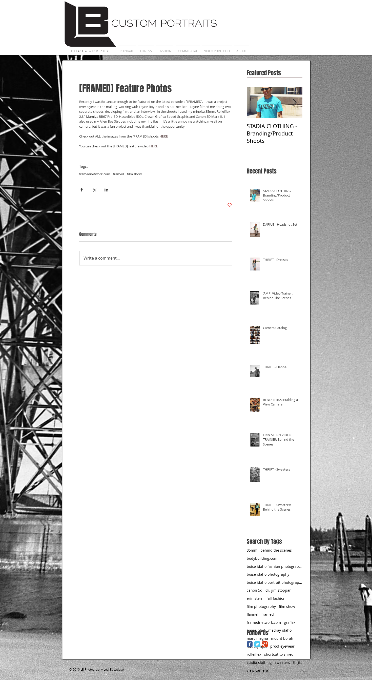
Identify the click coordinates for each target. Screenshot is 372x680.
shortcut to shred (279, 654)
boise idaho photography (268, 574)
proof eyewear (282, 646)
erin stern (255, 598)
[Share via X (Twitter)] (94, 189)
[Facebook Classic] (250, 644)
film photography (261, 606)
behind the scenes (276, 550)
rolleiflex (254, 654)
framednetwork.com (94, 174)
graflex (289, 622)
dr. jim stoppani (279, 590)
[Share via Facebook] (81, 189)
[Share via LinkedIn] (106, 189)
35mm (252, 550)
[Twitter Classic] (257, 644)
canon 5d (254, 590)
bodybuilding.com (262, 558)
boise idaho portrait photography (274, 582)
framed (118, 174)
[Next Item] (294, 103)
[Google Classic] (265, 644)
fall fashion (275, 598)
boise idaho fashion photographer (274, 566)
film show (134, 174)
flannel (252, 614)
